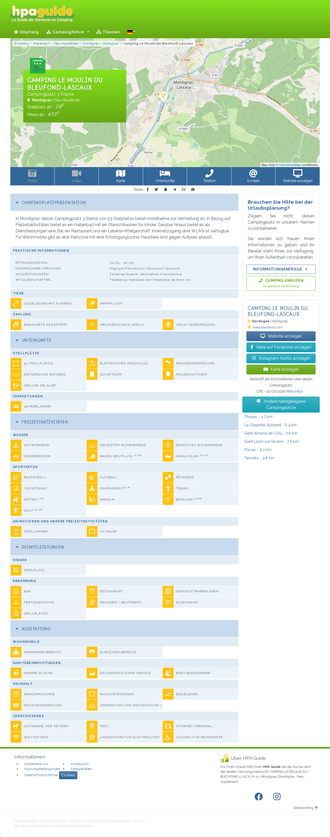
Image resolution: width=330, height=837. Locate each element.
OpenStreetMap (290, 164)
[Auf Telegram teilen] (174, 190)
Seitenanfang (303, 808)
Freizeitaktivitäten (44, 421)
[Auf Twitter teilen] (156, 190)
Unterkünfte (36, 340)
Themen (110, 32)
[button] (131, 32)
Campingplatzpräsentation (53, 202)
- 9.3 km (257, 449)
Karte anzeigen (284, 369)
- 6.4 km (270, 425)
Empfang (29, 32)
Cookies (68, 775)
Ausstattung (35, 628)
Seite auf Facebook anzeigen (283, 347)
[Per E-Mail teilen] (183, 190)
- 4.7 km (258, 416)
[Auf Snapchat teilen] (165, 190)
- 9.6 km (259, 458)
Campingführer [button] (68, 32)
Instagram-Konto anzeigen (284, 358)
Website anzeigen (284, 336)
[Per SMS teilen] (193, 190)
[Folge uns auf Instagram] (278, 797)
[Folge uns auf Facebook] (259, 796)
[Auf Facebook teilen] (147, 190)
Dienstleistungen (42, 546)
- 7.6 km (270, 433)
